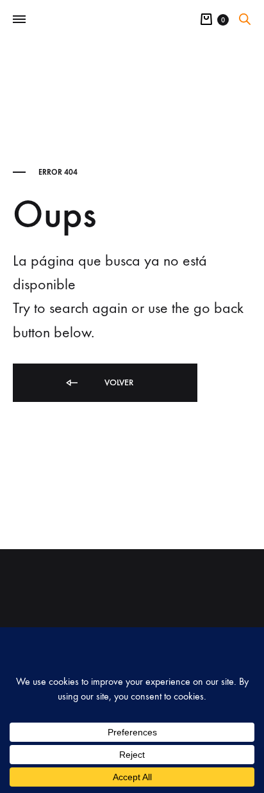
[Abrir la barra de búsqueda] (244, 19)
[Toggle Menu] (19, 20)
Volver (117, 382)
